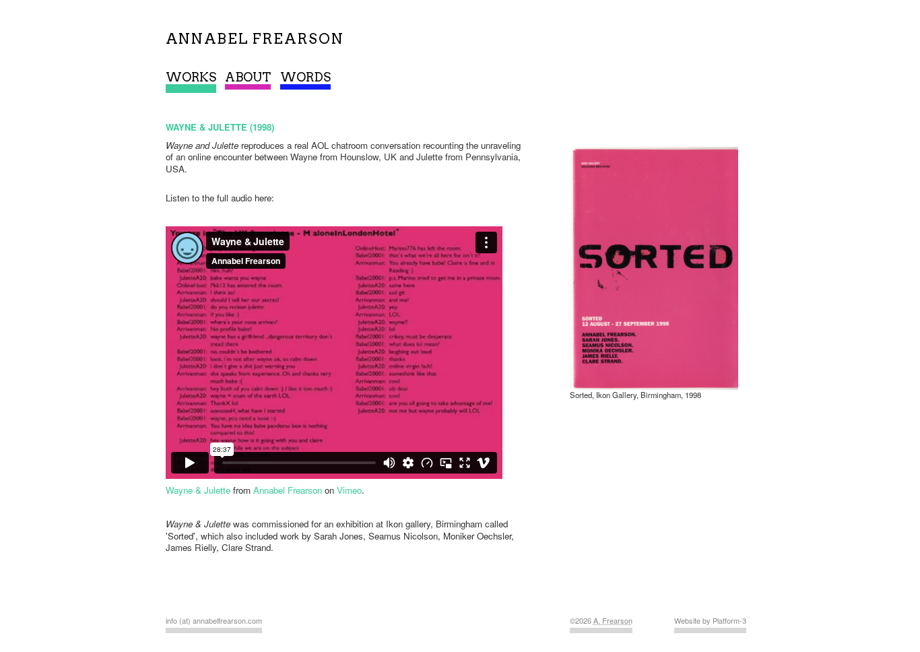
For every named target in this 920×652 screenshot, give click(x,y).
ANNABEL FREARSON (255, 38)
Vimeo (349, 490)
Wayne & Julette (198, 490)
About (248, 77)
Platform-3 (729, 620)
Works (191, 77)
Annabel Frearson (287, 490)
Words (305, 77)
